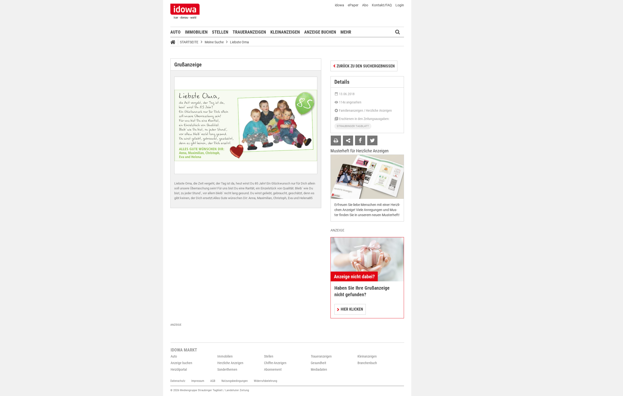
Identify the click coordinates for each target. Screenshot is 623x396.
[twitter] (372, 140)
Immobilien (196, 32)
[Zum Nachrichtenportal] (185, 10)
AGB (212, 381)
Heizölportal (179, 369)
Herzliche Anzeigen (230, 363)
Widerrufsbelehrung (265, 381)
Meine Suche (214, 42)
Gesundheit (318, 363)
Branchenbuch (367, 363)
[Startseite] (174, 43)
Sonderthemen (227, 369)
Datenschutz (177, 381)
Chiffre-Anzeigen (275, 363)
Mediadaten (319, 369)
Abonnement (273, 369)
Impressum (197, 381)
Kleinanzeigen (285, 32)
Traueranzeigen (249, 32)
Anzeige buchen (320, 32)
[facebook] (360, 140)
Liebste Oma (239, 42)
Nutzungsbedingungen (234, 381)
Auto (175, 32)
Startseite (189, 42)
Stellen (220, 32)
